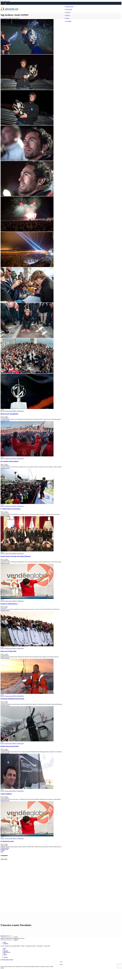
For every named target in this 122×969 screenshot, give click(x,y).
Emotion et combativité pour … (10, 603)
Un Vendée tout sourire (7, 841)
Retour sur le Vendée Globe (8, 651)
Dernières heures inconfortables (10, 746)
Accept (2, 967)
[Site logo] (9, 12)
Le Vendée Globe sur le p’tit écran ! (11, 509)
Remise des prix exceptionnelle (9, 414)
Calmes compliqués (6, 793)
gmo (6, 416)
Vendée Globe (20, 411)
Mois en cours (4, 859)
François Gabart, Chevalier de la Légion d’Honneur (16, 556)
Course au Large (8, 411)
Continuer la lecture (5, 420)
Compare (5, 957)
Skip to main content (5, 1)
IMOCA (15, 411)
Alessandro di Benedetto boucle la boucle (12, 698)
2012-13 (2, 411)
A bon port (3, 18)
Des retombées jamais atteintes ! (10, 461)
